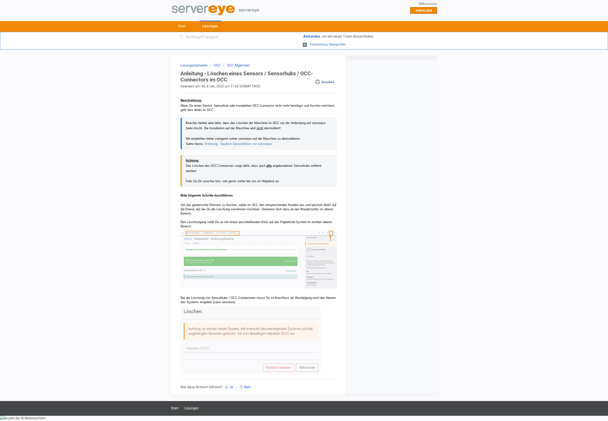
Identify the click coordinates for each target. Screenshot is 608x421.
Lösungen (210, 26)
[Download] (295, 151)
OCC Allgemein (238, 65)
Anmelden (311, 36)
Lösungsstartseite (194, 65)
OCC (217, 65)
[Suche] (181, 37)
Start (181, 26)
